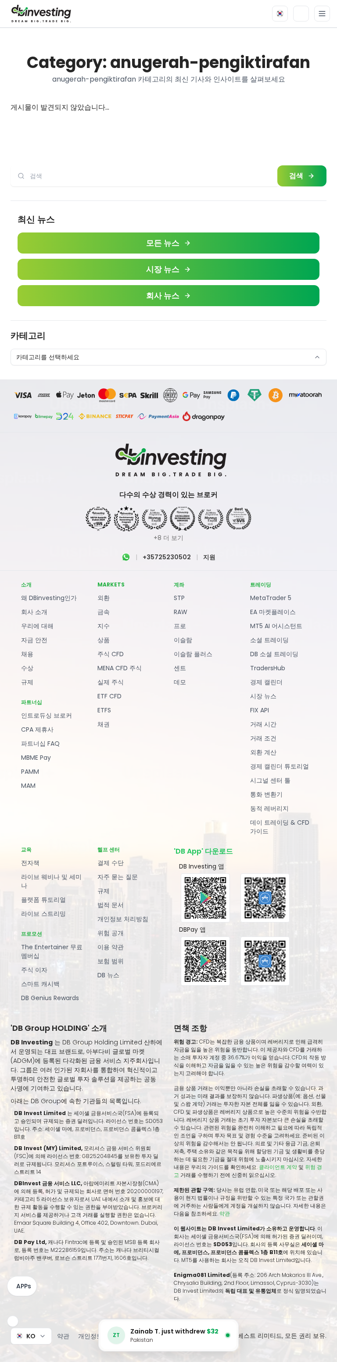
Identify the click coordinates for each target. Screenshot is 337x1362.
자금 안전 (34, 640)
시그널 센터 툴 (270, 780)
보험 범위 (110, 961)
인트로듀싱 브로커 (46, 715)
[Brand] (40, 14)
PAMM (30, 771)
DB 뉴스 (108, 975)
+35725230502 (167, 557)
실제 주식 (110, 682)
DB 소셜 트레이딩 (274, 654)
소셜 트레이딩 (269, 640)
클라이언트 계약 (278, 1167)
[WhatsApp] (126, 557)
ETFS (104, 710)
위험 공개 (110, 933)
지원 (209, 557)
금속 (103, 612)
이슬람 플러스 (193, 654)
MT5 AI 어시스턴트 (276, 626)
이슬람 (183, 640)
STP (179, 597)
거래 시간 (263, 724)
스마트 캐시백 (40, 983)
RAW (180, 612)
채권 (103, 724)
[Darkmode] (301, 13)
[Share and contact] (12, 1321)
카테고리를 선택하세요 (47, 357)
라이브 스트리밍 (43, 913)
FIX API (259, 710)
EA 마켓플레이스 (273, 612)
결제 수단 (110, 862)
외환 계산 (263, 752)
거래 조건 (263, 738)
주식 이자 (34, 969)
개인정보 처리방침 (122, 919)
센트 (180, 668)
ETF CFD (109, 696)
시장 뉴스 (263, 696)
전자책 (30, 862)
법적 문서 (110, 905)
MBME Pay (36, 757)
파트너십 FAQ (40, 743)
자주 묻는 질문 (117, 876)
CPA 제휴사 (37, 729)
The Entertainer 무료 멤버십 (51, 951)
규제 (27, 682)
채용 (27, 654)
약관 (224, 1213)
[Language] (280, 13)
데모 (180, 682)
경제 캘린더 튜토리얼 (279, 766)
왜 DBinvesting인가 (49, 597)
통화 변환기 (266, 794)
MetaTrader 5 (270, 597)
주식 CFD (110, 654)
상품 (103, 640)
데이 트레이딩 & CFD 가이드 (279, 827)
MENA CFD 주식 (119, 668)
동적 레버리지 (269, 808)
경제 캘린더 (266, 682)
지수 (103, 626)
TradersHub (267, 668)
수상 (27, 668)
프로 (180, 626)
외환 (103, 597)
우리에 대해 (37, 626)
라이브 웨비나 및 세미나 (51, 881)
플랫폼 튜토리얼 (43, 899)
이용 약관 (110, 947)
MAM (28, 785)
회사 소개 (34, 612)
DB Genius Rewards (50, 998)
